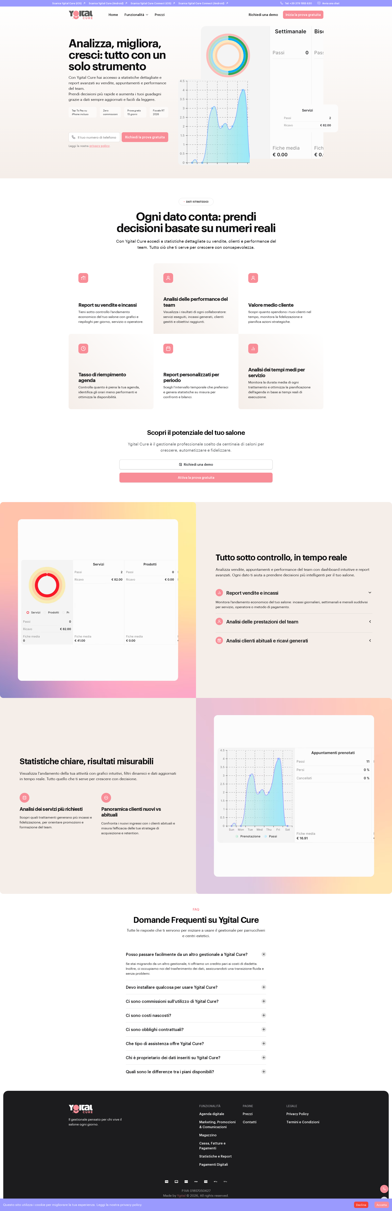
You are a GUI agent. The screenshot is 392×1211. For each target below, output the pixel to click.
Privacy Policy (297, 1114)
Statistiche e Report (215, 1156)
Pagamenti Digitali (213, 1164)
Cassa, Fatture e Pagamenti (212, 1145)
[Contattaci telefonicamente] (384, 1189)
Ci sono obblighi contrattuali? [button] (155, 1029)
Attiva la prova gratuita (196, 477)
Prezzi (160, 15)
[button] (196, 464)
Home (113, 15)
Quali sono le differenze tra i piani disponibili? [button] (170, 1071)
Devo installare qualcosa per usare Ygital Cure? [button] (171, 987)
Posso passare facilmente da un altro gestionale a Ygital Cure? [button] (186, 954)
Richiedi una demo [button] (263, 15)
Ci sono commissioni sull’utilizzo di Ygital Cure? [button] (172, 1001)
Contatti (249, 1122)
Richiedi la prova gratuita (145, 137)
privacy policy (99, 146)
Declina (361, 1205)
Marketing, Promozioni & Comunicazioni (217, 1124)
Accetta (381, 1205)
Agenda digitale (211, 1114)
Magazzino (208, 1135)
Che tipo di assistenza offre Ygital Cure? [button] (165, 1043)
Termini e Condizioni (302, 1122)
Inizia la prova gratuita (303, 15)
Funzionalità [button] (134, 15)
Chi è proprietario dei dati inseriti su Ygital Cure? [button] (173, 1057)
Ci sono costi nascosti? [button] (148, 1015)
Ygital (181, 1195)
